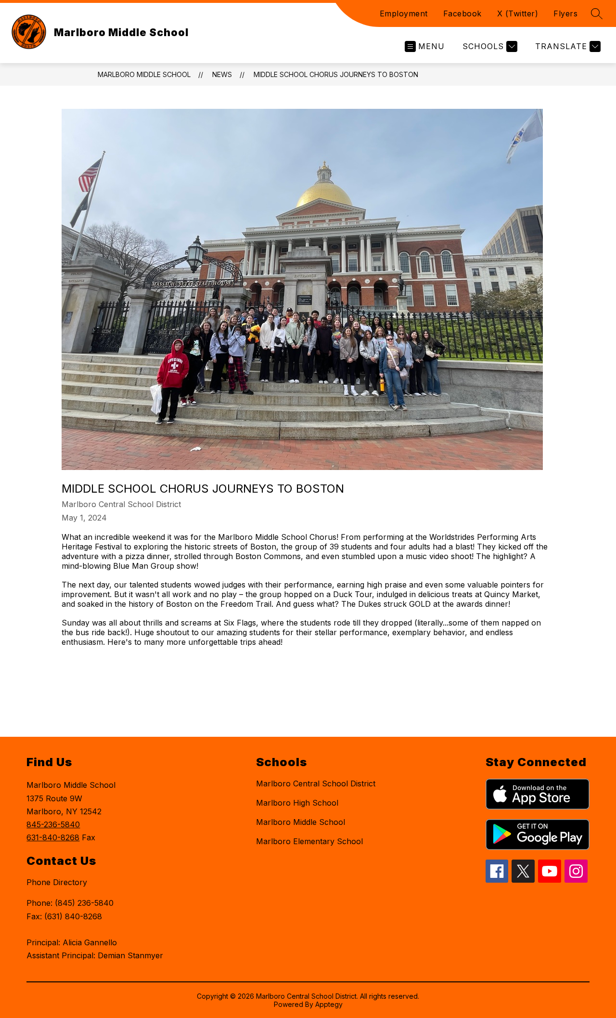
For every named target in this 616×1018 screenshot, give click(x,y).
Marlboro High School (297, 803)
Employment (404, 13)
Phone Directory (56, 882)
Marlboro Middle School (144, 74)
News (222, 74)
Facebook (462, 13)
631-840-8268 (52, 837)
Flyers (565, 13)
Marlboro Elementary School (309, 841)
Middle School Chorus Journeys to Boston (336, 74)
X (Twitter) (518, 13)
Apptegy (329, 1004)
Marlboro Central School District (315, 783)
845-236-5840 (53, 824)
